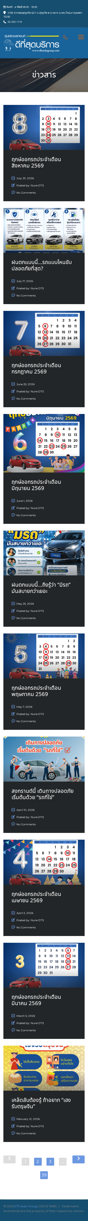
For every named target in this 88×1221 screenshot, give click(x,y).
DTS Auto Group (26, 1206)
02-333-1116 (15, 21)
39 (44, 1175)
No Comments (26, 192)
